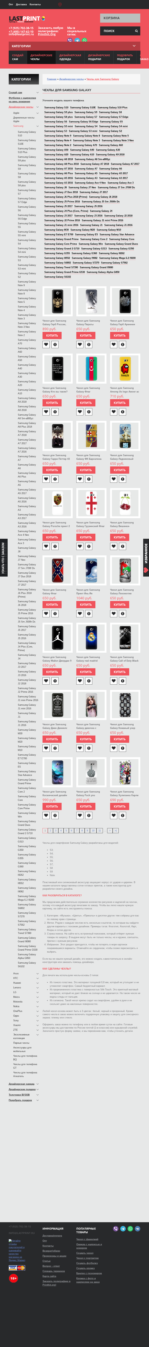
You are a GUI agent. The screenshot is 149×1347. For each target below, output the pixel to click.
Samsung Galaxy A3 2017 (113, 178)
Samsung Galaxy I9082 (84, 258)
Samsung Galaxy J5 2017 (58, 206)
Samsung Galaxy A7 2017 (125, 164)
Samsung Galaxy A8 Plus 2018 (61, 164)
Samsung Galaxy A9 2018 (110, 154)
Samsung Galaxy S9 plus (58, 112)
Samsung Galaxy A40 (82, 149)
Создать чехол (84, 1253)
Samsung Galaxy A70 (85, 145)
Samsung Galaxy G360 (84, 253)
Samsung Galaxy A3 (86, 178)
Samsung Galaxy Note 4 (57, 140)
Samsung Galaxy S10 (56, 107)
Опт (11, 4)
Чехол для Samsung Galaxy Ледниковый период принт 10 (122, 459)
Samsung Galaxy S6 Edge (83, 121)
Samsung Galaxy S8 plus (58, 117)
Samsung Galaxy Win (91, 244)
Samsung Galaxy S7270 (86, 262)
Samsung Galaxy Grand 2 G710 (61, 248)
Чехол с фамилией (87, 1239)
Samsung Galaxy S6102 (57, 276)
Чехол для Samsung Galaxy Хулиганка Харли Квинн (124, 795)
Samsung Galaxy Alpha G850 (103, 272)
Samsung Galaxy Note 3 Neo (118, 140)
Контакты (35, 4)
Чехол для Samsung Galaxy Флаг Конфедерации (54, 593)
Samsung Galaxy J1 (91, 225)
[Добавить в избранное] (46, 344)
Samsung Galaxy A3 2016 (58, 182)
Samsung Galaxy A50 (56, 149)
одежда (70, 57)
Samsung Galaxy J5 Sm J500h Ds (101, 201)
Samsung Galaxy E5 (86, 234)
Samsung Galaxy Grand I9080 (96, 267)
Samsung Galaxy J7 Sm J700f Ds (116, 187)
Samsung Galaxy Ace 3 (121, 182)
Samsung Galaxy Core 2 (93, 239)
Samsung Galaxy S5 (111, 121)
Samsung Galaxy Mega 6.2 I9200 (117, 258)
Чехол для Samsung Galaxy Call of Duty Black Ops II (124, 661)
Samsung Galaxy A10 (82, 154)
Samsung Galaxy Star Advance (117, 234)
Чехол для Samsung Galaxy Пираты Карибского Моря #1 (88, 324)
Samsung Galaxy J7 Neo (82, 187)
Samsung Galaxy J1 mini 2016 (61, 225)
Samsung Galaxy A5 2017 (113, 173)
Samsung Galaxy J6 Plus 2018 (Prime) (65, 197)
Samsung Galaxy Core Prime (60, 244)
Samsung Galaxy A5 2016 (58, 178)
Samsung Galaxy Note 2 (57, 145)
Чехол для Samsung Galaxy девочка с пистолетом (88, 728)
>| (116, 830)
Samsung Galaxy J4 (101, 211)
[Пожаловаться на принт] (55, 344)
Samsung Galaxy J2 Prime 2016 (62, 220)
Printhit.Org (47, 34)
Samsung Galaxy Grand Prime (61, 239)
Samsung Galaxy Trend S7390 (61, 267)
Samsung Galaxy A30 (108, 149)
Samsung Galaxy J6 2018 (103, 197)
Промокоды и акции (54, 1256)
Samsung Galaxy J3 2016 (88, 215)
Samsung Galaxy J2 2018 (118, 215)
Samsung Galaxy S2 (110, 131)
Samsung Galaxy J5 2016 (88, 206)
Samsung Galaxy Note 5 (115, 135)
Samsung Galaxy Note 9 (57, 135)
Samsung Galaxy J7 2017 (94, 192)
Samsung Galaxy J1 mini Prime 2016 (102, 220)
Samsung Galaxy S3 (55, 131)
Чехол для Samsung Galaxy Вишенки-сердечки (122, 526)
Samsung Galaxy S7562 (114, 262)
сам (17, 57)
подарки (99, 57)
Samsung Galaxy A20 (56, 154)
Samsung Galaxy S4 (86, 126)
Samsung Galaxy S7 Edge (113, 117)
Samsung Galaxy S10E (83, 107)
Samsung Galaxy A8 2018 (58, 159)
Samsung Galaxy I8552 (57, 258)
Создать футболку (87, 1263)
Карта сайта (49, 1276)
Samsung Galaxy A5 (86, 173)
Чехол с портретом (87, 1258)
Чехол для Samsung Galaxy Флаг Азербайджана (88, 392)
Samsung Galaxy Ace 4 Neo (90, 182)
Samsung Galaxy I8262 (111, 253)
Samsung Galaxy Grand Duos (121, 244)
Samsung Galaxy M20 (83, 229)
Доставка (21, 4)
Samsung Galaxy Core (121, 239)
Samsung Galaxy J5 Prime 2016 (62, 201)
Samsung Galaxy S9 (85, 112)
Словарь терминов (54, 1271)
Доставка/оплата (52, 1235)
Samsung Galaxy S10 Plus (112, 107)
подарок (125, 57)
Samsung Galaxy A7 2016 (58, 168)
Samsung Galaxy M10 (109, 229)
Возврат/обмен (51, 1251)
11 (99, 830)
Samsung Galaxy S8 (110, 112)
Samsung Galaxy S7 (85, 117)
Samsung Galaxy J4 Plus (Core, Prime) (66, 211)
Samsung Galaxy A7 (86, 168)
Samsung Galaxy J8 (55, 187)
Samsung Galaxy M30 (56, 229)
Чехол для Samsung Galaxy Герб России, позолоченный (54, 324)
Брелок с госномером (89, 1273)
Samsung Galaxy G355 (57, 253)
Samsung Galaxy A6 (110, 168)
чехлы (41, 57)
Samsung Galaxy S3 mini (83, 131)
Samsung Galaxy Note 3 (86, 140)
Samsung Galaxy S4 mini (113, 126)
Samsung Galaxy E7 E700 (58, 234)
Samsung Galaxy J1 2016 (118, 225)
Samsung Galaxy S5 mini (58, 126)
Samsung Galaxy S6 (55, 121)
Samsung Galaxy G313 (94, 248)
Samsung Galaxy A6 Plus (58, 173)
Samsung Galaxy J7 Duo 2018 (61, 192)
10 (93, 830)
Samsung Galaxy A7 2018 (94, 164)
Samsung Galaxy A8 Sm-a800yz (92, 159)
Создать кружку (85, 1268)
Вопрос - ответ (51, 1266)
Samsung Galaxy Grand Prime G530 (64, 272)
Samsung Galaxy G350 (121, 248)
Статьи (47, 1261)
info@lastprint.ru (21, 34)
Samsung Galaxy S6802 (57, 262)
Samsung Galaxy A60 (111, 145)
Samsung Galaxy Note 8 (86, 135)
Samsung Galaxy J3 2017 (58, 215)
